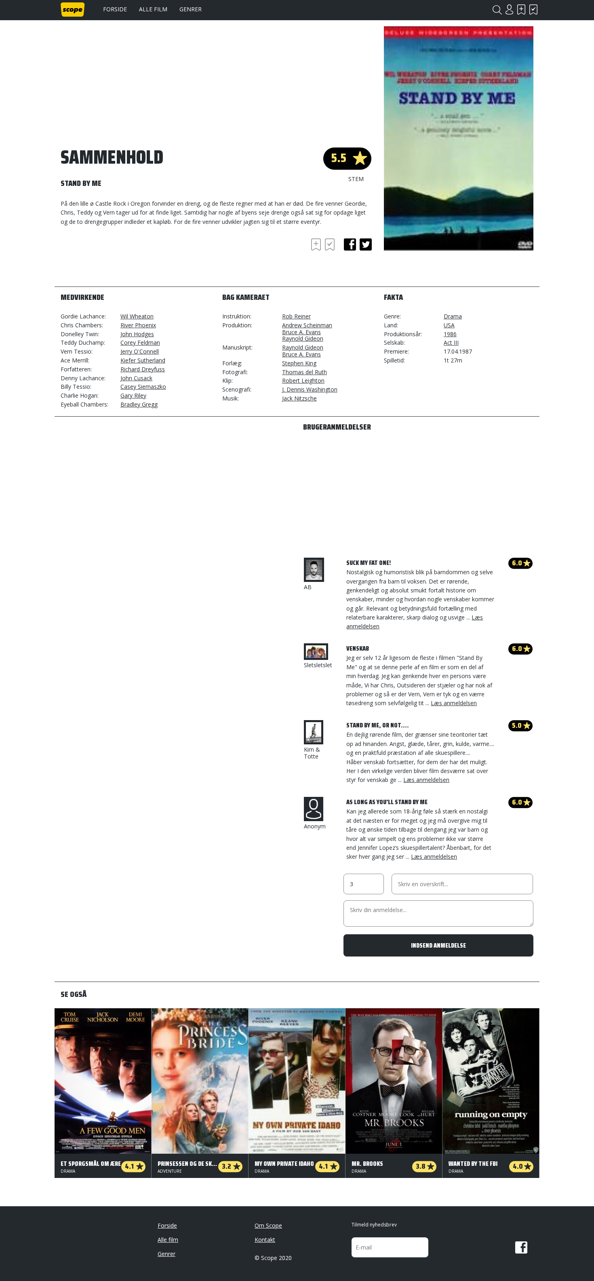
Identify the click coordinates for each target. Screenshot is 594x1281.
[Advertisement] (125, 258)
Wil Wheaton (137, 316)
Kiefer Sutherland (142, 360)
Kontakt (265, 1239)
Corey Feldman (140, 342)
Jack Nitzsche (299, 398)
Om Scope (268, 1225)
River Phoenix (138, 325)
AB (308, 587)
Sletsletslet (318, 665)
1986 (450, 334)
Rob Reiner (296, 316)
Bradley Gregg (139, 404)
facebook (350, 244)
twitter (366, 244)
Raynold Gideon (302, 338)
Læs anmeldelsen (454, 703)
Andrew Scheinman (307, 325)
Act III (451, 342)
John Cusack (136, 378)
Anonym (315, 826)
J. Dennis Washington (309, 389)
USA (449, 325)
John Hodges (137, 334)
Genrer (190, 9)
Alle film (153, 9)
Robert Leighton (303, 380)
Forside (115, 9)
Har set (533, 9)
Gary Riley (133, 395)
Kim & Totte (312, 753)
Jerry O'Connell (139, 351)
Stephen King (299, 363)
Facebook (521, 1247)
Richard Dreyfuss (142, 369)
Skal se (521, 9)
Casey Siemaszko (143, 386)
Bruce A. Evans (301, 332)
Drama (453, 316)
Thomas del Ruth (304, 372)
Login (509, 9)
